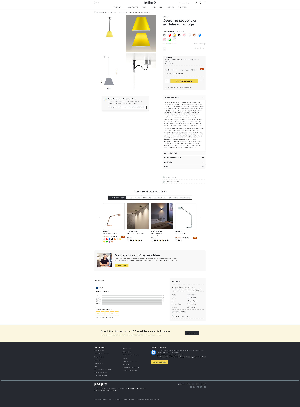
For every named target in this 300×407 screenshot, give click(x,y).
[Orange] (115, 239)
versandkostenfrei (177, 73)
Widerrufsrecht (99, 357)
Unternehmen (127, 349)
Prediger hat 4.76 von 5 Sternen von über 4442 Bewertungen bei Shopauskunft (182, 357)
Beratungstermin (185, 3)
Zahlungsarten (99, 351)
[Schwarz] (112, 239)
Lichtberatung (127, 352)
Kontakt (203, 384)
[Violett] (109, 242)
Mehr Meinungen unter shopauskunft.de (170, 355)
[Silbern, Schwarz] (141, 240)
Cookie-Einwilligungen (130, 371)
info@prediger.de (192, 301)
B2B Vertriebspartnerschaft (131, 355)
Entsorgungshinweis (100, 372)
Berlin (136, 388)
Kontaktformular (177, 289)
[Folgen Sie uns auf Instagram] (194, 387)
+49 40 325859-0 (191, 295)
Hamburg (131, 388)
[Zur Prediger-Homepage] (150, 2)
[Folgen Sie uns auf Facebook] (191, 387)
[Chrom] (117, 239)
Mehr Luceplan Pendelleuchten (180, 198)
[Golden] (120, 239)
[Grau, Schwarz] (133, 240)
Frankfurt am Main (100, 390)
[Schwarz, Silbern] (168, 240)
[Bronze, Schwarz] (139, 240)
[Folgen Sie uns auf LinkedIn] (198, 387)
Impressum (180, 384)
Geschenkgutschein (100, 376)
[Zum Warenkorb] (205, 3)
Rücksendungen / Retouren (102, 369)
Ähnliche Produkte (134, 198)
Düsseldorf (141, 388)
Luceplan (166, 17)
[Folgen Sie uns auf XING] (205, 387)
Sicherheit (97, 360)
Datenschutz (190, 384)
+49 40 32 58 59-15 (192, 298)
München (115, 390)
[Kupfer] (112, 242)
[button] (192, 333)
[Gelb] (104, 242)
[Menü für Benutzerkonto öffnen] (196, 3)
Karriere (125, 358)
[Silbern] (104, 239)
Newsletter (126, 364)
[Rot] (107, 239)
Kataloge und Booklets (130, 361)
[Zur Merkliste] (200, 3)
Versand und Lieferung (101, 354)
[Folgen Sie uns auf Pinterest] (201, 387)
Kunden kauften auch (117, 198)
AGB (197, 384)
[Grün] (107, 242)
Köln (107, 390)
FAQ (95, 366)
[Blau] (109, 239)
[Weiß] (123, 239)
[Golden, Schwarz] (136, 240)
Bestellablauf (98, 363)
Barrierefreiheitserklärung (131, 367)
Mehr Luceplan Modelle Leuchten (154, 198)
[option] (164, 35)
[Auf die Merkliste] (201, 81)
